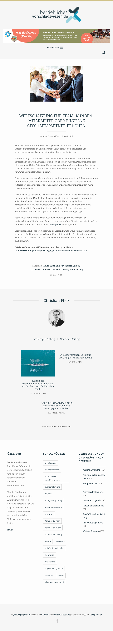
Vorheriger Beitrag (44, 339)
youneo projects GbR (22, 615)
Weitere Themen (91, 531)
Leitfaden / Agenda (92, 500)
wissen (61, 575)
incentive (46, 269)
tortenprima (55, 224)
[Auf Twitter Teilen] (61, 274)
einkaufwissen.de (62, 615)
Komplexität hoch (52, 521)
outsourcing (50, 562)
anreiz (38, 269)
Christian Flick (51, 136)
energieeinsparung (53, 500)
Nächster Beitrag (70, 339)
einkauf (48, 494)
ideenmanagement (53, 507)
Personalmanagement (70, 266)
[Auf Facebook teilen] (58, 274)
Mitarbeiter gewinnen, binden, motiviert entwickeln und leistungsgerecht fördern (57, 405)
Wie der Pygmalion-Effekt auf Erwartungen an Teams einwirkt (75, 356)
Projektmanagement (93, 522)
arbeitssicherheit (52, 470)
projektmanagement (54, 568)
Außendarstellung (52, 266)
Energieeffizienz (91, 483)
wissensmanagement (54, 582)
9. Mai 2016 (67, 136)
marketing (60, 541)
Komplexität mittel (53, 528)
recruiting (49, 575)
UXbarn (44, 615)
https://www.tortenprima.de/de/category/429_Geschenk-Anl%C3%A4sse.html (51, 250)
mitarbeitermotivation (54, 548)
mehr (10, 530)
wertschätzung (76, 269)
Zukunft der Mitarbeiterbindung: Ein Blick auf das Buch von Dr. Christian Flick (38, 384)
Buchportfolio (96, 615)
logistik (48, 541)
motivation (49, 555)
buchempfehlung (52, 487)
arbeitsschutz (50, 463)
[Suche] (104, 52)
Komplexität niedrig (60, 269)
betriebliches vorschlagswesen (52, 478)
